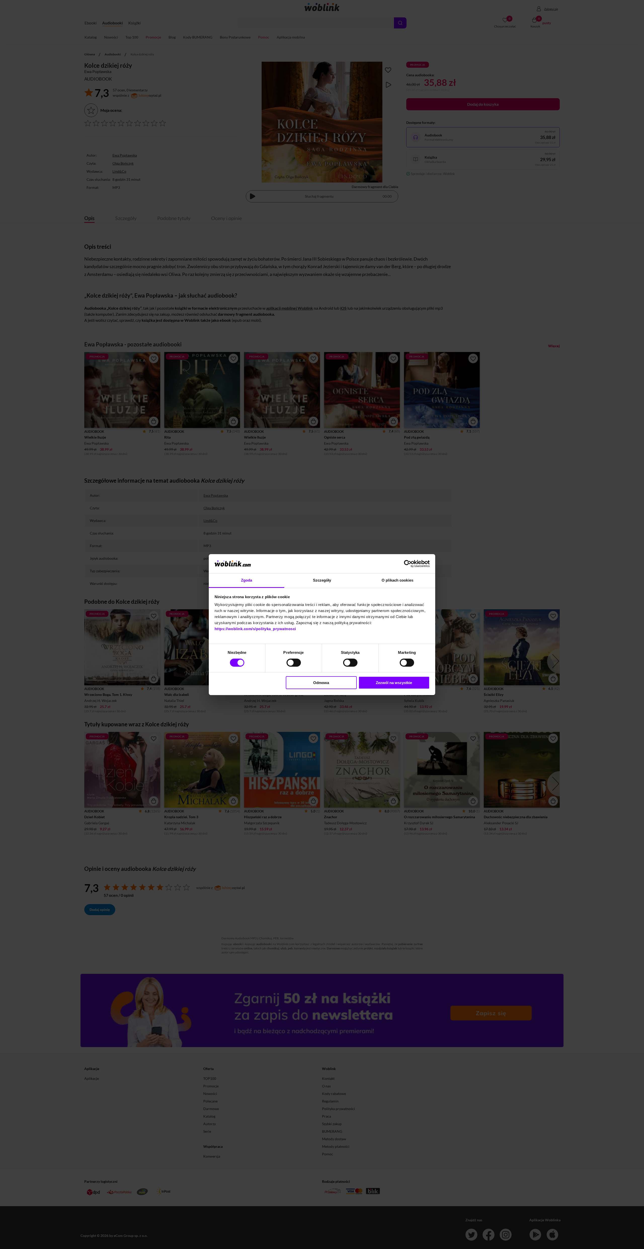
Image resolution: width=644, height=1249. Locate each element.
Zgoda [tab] (246, 580)
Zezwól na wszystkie (394, 683)
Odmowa (321, 683)
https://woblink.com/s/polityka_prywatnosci (255, 629)
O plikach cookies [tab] (397, 580)
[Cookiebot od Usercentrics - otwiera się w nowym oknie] (408, 563)
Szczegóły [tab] (322, 580)
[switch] (294, 663)
